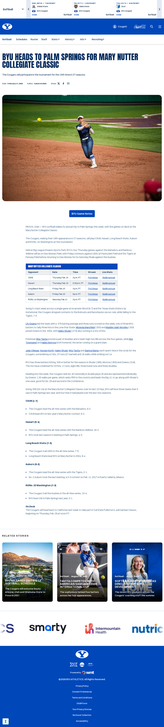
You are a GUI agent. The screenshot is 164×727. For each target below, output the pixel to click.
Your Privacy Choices (82, 709)
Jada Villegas (32, 350)
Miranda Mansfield (85, 327)
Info (82, 39)
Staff (44, 39)
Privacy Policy (82, 686)
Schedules (21, 39)
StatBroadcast (108, 277)
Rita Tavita (41, 339)
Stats (55, 39)
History (69, 39)
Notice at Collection (82, 715)
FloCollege (93, 277)
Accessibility (82, 721)
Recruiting (97, 39)
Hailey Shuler (64, 330)
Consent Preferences (82, 692)
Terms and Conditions (82, 697)
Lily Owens (31, 323)
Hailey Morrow (48, 342)
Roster (34, 39)
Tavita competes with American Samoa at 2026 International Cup (78, 584)
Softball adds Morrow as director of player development (135, 584)
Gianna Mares (92, 350)
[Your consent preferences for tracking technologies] (6, 721)
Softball (9, 575)
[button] (28, 9)
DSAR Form (82, 703)
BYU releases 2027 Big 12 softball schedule (23, 582)
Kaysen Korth (47, 350)
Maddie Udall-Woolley (117, 327)
